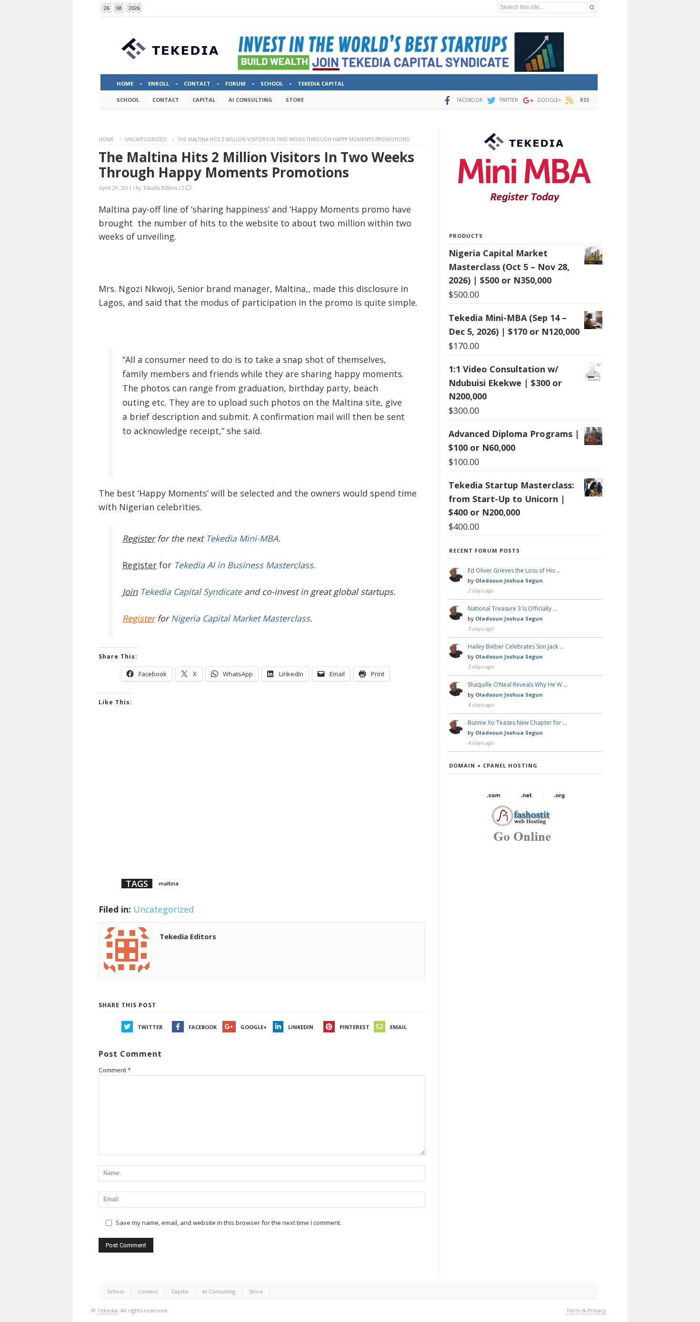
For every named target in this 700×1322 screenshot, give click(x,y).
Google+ (253, 1026)
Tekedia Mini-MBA (242, 538)
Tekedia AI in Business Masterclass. (245, 565)
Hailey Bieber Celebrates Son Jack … (516, 646)
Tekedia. (108, 1310)
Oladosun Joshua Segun (509, 580)
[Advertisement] (262, 804)
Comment (115, 1070)
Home (106, 139)
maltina (169, 883)
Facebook (203, 1026)
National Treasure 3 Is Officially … (512, 608)
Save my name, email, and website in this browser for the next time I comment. (228, 1222)
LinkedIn (300, 1026)
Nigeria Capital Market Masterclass (240, 618)
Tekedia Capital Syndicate (190, 591)
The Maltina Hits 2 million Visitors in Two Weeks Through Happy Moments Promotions (256, 164)
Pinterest (355, 1026)
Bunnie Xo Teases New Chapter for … (517, 723)
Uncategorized (146, 139)
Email (398, 1026)
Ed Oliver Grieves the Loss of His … (514, 570)
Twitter (150, 1026)
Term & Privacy (586, 1310)
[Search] (592, 7)
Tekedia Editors (160, 187)
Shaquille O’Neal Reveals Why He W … (518, 684)
